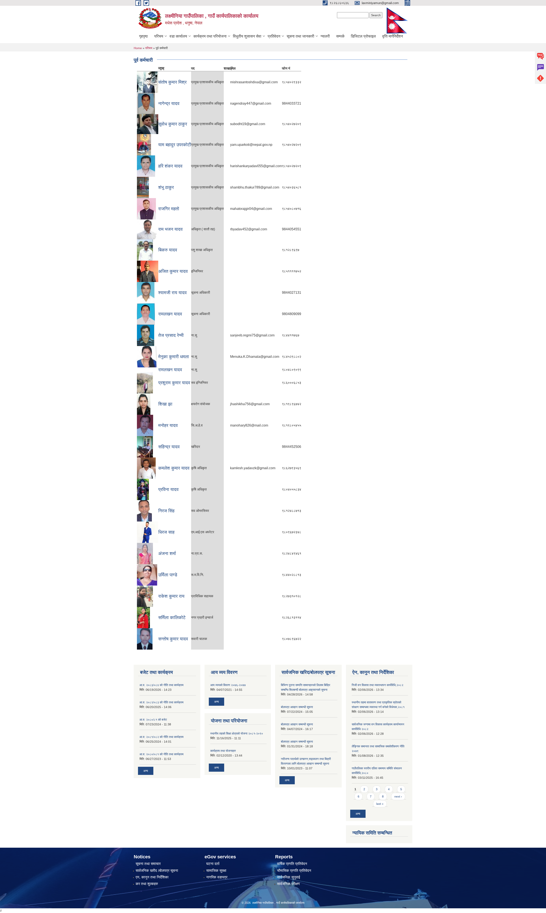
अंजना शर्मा (167, 553)
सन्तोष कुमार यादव (173, 638)
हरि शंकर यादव (170, 166)
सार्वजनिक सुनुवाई (288, 877)
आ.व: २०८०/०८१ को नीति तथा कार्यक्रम (161, 754)
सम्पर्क (340, 36)
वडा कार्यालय (178, 36)
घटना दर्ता (212, 864)
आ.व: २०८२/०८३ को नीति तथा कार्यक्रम (161, 702)
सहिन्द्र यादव (169, 446)
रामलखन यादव (170, 313)
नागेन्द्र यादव (168, 103)
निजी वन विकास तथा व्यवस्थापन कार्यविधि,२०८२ (377, 685)
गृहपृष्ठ (143, 36)
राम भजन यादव (170, 229)
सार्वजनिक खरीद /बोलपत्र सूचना (157, 871)
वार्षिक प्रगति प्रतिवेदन (292, 864)
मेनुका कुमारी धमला (173, 356)
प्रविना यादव (168, 489)
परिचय (158, 36)
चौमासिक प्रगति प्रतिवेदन (294, 871)
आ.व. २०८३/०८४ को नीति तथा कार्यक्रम (161, 685)
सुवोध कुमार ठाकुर (172, 123)
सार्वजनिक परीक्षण (288, 884)
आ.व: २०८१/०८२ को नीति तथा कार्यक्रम (161, 737)
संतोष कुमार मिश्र (172, 82)
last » (379, 803)
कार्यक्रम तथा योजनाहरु (223, 750)
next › (398, 796)
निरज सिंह (166, 510)
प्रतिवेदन (274, 36)
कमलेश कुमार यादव (173, 468)
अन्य (145, 771)
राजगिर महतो (168, 208)
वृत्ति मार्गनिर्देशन (392, 36)
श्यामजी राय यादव (172, 292)
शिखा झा (165, 404)
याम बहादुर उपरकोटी (174, 144)
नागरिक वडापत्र (216, 877)
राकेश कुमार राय (171, 596)
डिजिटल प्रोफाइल (363, 36)
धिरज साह (166, 532)
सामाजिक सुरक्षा (216, 871)
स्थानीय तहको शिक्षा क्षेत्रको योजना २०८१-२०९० (236, 733)
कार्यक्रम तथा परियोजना (210, 36)
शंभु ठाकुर (166, 187)
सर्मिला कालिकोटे (172, 617)
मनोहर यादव (168, 425)
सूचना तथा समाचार (148, 864)
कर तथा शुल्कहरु (147, 884)
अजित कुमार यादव (173, 271)
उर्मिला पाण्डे (167, 574)
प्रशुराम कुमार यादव (174, 382)
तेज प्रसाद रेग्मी (171, 335)
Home (138, 48)
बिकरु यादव (167, 249)
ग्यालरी (325, 36)
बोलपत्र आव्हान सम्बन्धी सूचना (297, 707)
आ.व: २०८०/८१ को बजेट (153, 719)
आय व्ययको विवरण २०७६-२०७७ (228, 685)
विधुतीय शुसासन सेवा (247, 36)
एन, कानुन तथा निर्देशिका (152, 877)
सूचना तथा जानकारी (300, 36)
